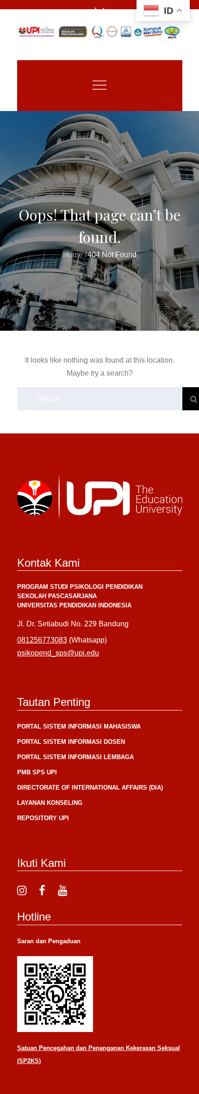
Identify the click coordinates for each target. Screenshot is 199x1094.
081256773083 (42, 640)
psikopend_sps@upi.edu (58, 653)
